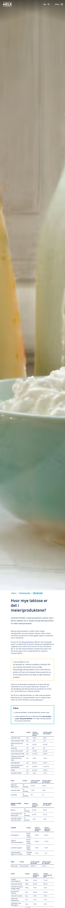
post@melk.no (38, 700)
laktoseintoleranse (27, 642)
